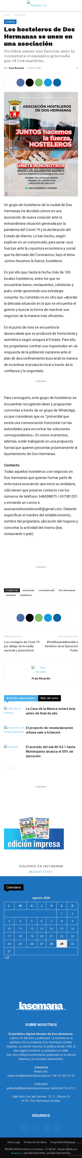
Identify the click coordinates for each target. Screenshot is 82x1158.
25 (20, 944)
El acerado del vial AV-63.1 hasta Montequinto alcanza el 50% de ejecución (50, 751)
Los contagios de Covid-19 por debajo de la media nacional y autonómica (21, 646)
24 (9, 944)
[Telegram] (48, 83)
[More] (66, 83)
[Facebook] (20, 83)
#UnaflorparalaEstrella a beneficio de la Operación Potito (61, 646)
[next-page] (12, 766)
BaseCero (16, 1153)
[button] (6, 5)
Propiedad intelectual (63, 1142)
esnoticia (11, 595)
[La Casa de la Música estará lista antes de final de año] (14, 713)
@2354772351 (41, 872)
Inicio (7, 15)
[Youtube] (58, 1128)
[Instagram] (36, 1128)
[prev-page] (6, 766)
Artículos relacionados (21, 698)
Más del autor (50, 698)
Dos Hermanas (67, 590)
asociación (28, 590)
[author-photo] (41, 671)
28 (51, 944)
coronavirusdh (47, 590)
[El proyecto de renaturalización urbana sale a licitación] (14, 732)
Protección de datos (35, 1142)
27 (41, 944)
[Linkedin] (57, 83)
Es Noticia (19, 15)
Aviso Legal (13, 1142)
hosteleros (26, 595)
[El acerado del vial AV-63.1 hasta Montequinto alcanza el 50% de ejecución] (14, 751)
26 (31, 944)
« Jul (6, 957)
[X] (30, 83)
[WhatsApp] (39, 83)
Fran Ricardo (16, 67)
